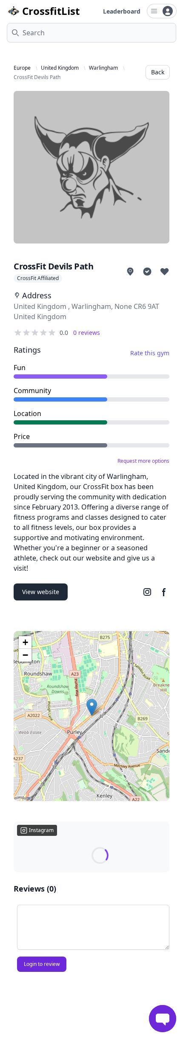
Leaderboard (121, 11)
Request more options (143, 461)
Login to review (42, 964)
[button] (91, 707)
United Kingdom (60, 68)
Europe (22, 68)
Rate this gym (149, 353)
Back (157, 72)
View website (40, 592)
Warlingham (103, 68)
